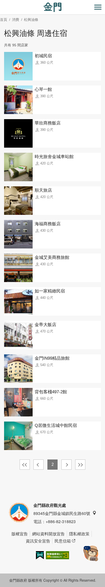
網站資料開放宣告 (48, 534)
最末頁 (80, 464)
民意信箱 (63, 541)
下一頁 (66, 464)
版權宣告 (19, 534)
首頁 (3, 20)
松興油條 (31, 20)
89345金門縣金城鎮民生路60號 (61, 513)
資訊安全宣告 (38, 541)
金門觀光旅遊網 (52, 7)
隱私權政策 (79, 534)
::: (1, 3)
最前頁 (25, 464)
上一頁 (38, 464)
